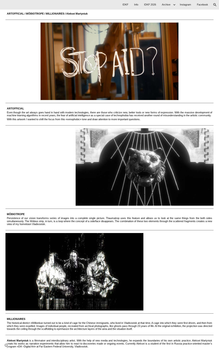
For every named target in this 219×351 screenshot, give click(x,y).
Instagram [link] (185, 4)
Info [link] (136, 4)
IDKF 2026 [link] (150, 4)
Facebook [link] (202, 4)
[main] (109, 14)
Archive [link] (166, 4)
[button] (215, 5)
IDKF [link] (125, 4)
